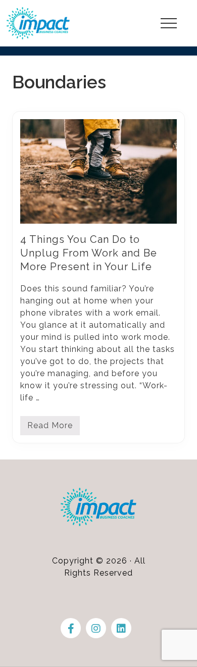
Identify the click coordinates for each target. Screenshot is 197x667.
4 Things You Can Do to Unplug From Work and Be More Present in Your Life (88, 253)
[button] (169, 23)
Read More (50, 428)
